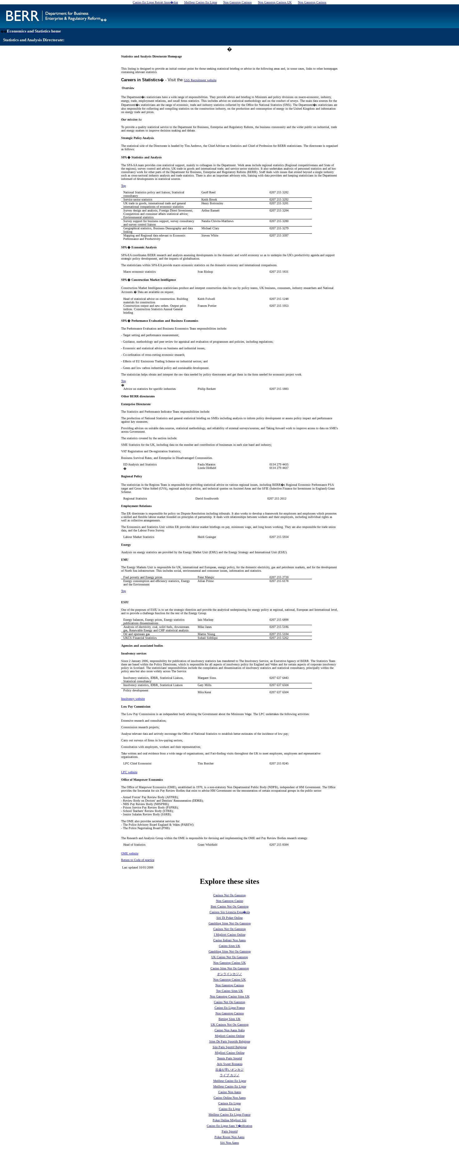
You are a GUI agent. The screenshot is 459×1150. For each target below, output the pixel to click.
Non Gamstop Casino (229, 901)
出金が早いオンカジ (229, 1069)
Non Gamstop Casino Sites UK (229, 996)
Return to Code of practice (137, 860)
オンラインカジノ (229, 974)
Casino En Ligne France (230, 1007)
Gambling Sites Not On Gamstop (230, 923)
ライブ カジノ (229, 1075)
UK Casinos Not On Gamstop (230, 1024)
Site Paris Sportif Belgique (230, 1047)
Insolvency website (133, 698)
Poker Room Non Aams (229, 1137)
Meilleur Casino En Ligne (229, 1081)
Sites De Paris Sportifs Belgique (229, 1041)
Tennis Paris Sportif (229, 1058)
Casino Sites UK (229, 946)
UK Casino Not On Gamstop (229, 957)
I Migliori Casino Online (229, 934)
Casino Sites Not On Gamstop (229, 968)
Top (123, 185)
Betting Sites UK (229, 1019)
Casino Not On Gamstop (229, 1002)
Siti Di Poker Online (229, 917)
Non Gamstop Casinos (229, 985)
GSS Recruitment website (200, 80)
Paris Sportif (230, 1131)
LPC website (129, 772)
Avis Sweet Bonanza (229, 1064)
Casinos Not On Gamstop (229, 895)
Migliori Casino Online (229, 1036)
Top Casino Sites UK (229, 991)
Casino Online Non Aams (230, 1097)
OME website (129, 853)
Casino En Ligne (229, 1109)
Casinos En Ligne (229, 1103)
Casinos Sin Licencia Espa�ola (230, 912)
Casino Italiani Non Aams (229, 940)
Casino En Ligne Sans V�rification (229, 1126)
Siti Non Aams (229, 1142)
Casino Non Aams (229, 1092)
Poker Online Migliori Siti (229, 1120)
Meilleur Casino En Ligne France (229, 1114)
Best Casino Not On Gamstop (230, 906)
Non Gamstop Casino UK (229, 962)
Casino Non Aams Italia (229, 1030)
